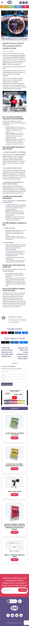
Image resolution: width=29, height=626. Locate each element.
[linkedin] (16, 615)
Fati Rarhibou (7, 38)
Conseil (3, 6)
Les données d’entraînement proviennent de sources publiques (15, 258)
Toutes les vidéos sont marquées (12, 251)
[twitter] (12, 615)
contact (13, 601)
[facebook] (8, 615)
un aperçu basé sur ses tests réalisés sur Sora (14, 66)
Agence (25, 6)
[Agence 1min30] (9, 2)
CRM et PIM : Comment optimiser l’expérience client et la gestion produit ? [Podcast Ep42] (7, 352)
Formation (18, 6)
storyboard (8, 144)
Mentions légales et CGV (14, 623)
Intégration (11, 6)
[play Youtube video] (14, 397)
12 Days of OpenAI (21, 61)
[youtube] (21, 615)
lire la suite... (16, 322)
